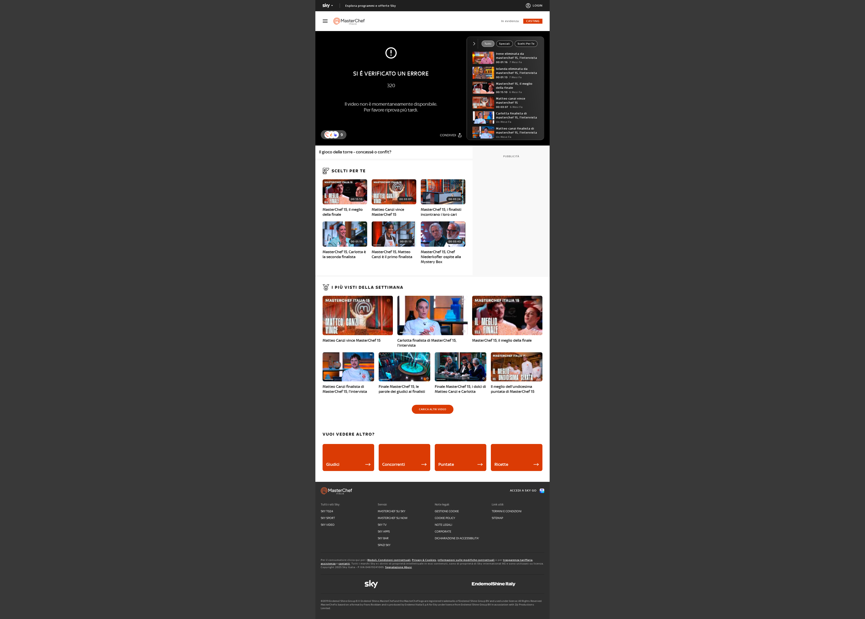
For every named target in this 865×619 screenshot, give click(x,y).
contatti (344, 563)
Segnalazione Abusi (398, 567)
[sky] (371, 584)
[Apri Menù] (328, 21)
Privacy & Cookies (424, 560)
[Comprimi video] (475, 44)
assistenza (328, 563)
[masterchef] (351, 21)
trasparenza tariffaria (518, 560)
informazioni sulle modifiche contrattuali (466, 560)
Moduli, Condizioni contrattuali (389, 560)
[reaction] (335, 134)
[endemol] (494, 584)
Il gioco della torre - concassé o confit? (355, 152)
